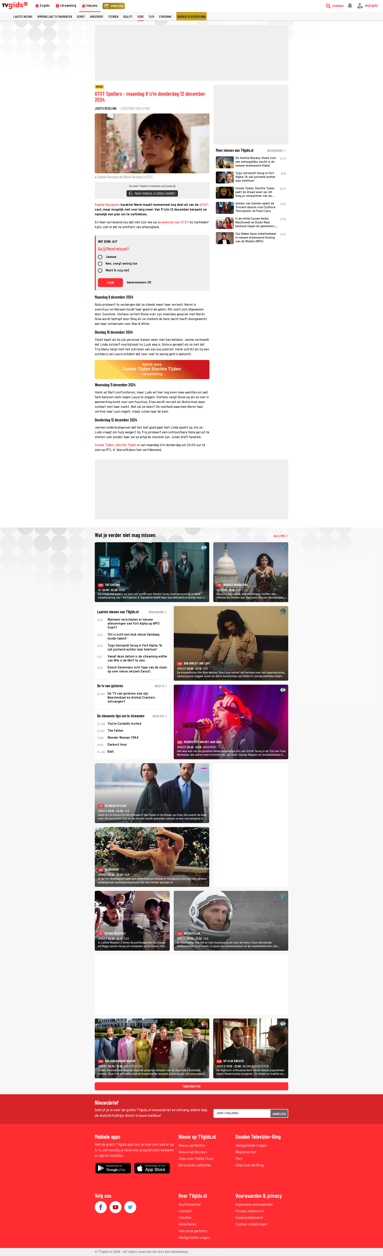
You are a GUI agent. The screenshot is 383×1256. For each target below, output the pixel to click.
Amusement (96, 16)
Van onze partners (193, 1231)
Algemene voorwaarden (254, 1205)
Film (151, 16)
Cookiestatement (249, 1218)
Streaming (165, 16)
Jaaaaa (111, 257)
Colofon (185, 1218)
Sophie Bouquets (107, 205)
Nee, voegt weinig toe (121, 264)
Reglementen (246, 1152)
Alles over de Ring (249, 1165)
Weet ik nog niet (117, 271)
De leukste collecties (195, 1165)
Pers (238, 1159)
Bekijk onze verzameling (152, 369)
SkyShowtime (190, 1205)
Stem (110, 282)
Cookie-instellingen (251, 1224)
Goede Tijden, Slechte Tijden (116, 445)
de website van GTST (173, 223)
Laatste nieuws (22, 16)
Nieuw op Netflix (192, 1146)
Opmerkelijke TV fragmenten (54, 16)
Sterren (113, 16)
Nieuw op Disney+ (193, 1152)
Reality (127, 16)
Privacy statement (249, 1211)
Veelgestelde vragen (251, 1146)
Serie (140, 16)
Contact (185, 1211)
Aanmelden (279, 1114)
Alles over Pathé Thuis (196, 1159)
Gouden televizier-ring (191, 16)
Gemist (81, 16)
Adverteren (187, 1224)
